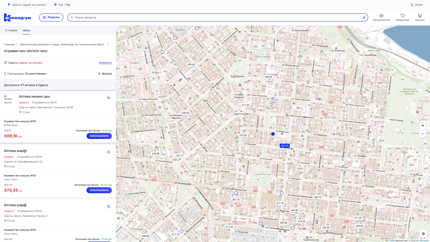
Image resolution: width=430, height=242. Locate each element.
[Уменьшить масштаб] (422, 133)
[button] (273, 134)
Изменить (105, 62)
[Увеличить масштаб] (422, 125)
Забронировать (99, 135)
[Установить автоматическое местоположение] (423, 234)
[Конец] (108, 44)
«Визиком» (424, 240)
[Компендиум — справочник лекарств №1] (17, 17)
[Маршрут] (108, 97)
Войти (419, 4)
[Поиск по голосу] (364, 17)
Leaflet (391, 240)
